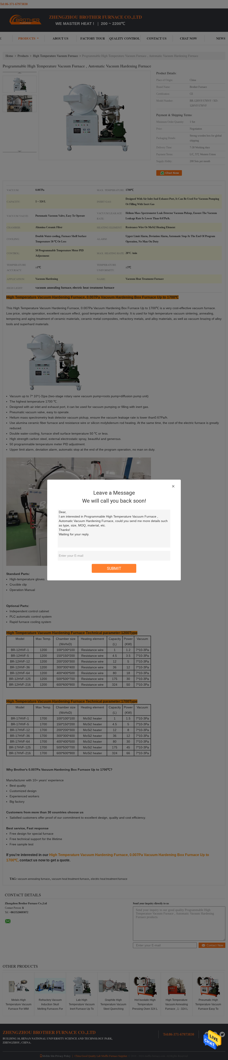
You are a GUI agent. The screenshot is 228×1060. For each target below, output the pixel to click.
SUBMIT (114, 568)
